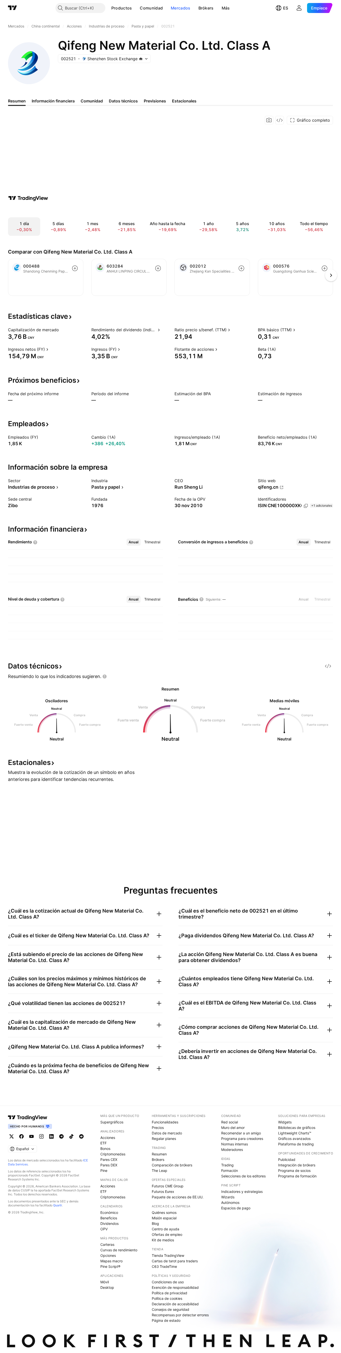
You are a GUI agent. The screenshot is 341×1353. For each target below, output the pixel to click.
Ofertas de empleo (167, 1234)
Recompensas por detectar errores (180, 1315)
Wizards (227, 1197)
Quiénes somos (164, 1212)
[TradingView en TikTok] (71, 1136)
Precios (158, 1127)
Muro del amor (233, 1127)
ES (285, 7)
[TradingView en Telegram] (61, 1136)
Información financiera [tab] (53, 100)
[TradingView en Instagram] (41, 1136)
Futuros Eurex (163, 1191)
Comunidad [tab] (92, 100)
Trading (227, 1165)
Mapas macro (111, 1261)
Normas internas (234, 1144)
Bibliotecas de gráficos (296, 1127)
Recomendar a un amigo (241, 1133)
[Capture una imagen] (269, 120)
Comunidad (151, 7)
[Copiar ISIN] (306, 506)
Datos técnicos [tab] (123, 100)
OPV (104, 1229)
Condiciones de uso (168, 1282)
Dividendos (109, 1223)
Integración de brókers (296, 1165)
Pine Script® (110, 1266)
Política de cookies (167, 1298)
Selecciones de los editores (243, 1176)
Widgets (285, 1122)
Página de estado (166, 1320)
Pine (103, 1170)
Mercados (180, 7)
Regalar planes (164, 1138)
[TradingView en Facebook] (21, 1136)
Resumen (159, 1154)
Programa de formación (297, 1176)
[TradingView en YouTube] (31, 1136)
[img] (141, 58)
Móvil (104, 1282)
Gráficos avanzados (294, 1138)
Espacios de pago (235, 1208)
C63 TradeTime (164, 1266)
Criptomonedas (112, 1154)
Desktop (107, 1287)
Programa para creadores (242, 1138)
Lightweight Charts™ (294, 1133)
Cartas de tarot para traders (175, 1261)
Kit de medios (163, 1240)
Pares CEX (108, 1159)
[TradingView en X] (11, 1136)
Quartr (57, 1205)
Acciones (107, 1137)
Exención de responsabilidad (175, 1287)
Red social (229, 1122)
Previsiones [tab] (155, 100)
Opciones (108, 1255)
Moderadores (232, 1149)
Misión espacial (164, 1218)
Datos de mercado (167, 1133)
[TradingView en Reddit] (81, 1136)
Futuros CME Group (167, 1186)
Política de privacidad (169, 1293)
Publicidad (286, 1159)
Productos (121, 7)
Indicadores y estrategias (242, 1191)
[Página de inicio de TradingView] (12, 7)
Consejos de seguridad (170, 1309)
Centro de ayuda (165, 1229)
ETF (103, 1143)
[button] (135, 8)
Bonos (105, 1148)
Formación (229, 1170)
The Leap (159, 1170)
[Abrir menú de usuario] (299, 8)
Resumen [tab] (17, 100)
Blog (155, 1223)
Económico (109, 1212)
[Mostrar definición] (62, 330)
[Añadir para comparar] (75, 268)
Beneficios (108, 1218)
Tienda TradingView (168, 1255)
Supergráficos (111, 1122)
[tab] (134, 542)
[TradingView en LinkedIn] (51, 1136)
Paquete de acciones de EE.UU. (177, 1197)
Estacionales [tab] (184, 100)
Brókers (206, 7)
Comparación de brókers (172, 1165)
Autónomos (230, 1202)
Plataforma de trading (296, 1144)
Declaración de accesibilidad (175, 1304)
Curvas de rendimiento (118, 1250)
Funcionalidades (165, 1122)
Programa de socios (294, 1170)
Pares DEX (108, 1165)
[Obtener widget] (279, 120)
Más (226, 7)
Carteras (107, 1244)
